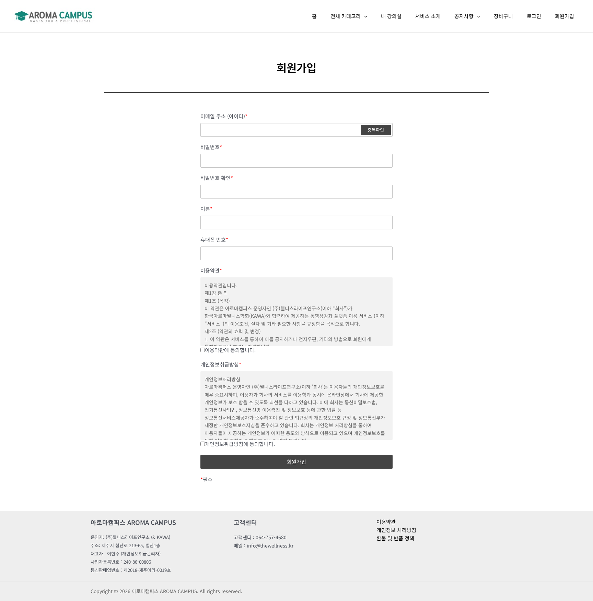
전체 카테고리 (345, 16)
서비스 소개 (428, 16)
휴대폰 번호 (214, 239)
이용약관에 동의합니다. (230, 349)
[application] (364, 16)
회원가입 (564, 16)
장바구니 (503, 16)
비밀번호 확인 (216, 178)
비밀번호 (211, 147)
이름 (206, 208)
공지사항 (464, 16)
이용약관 (211, 270)
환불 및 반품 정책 (395, 538)
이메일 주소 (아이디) (223, 116)
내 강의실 (391, 16)
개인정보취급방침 (220, 364)
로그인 (534, 16)
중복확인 (376, 130)
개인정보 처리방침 (396, 529)
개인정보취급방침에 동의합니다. (240, 443)
